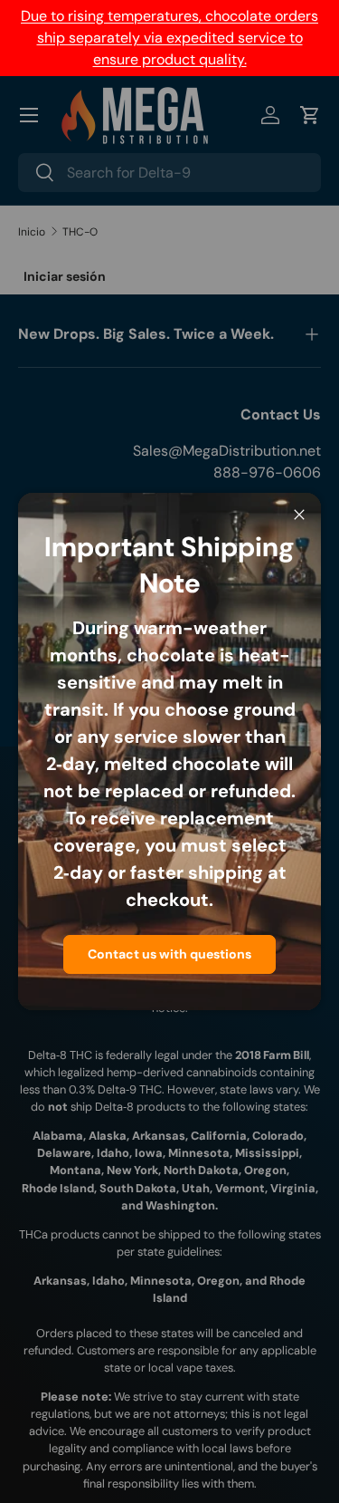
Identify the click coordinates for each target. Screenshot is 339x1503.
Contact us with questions (169, 954)
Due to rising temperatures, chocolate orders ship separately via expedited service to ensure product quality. (169, 37)
